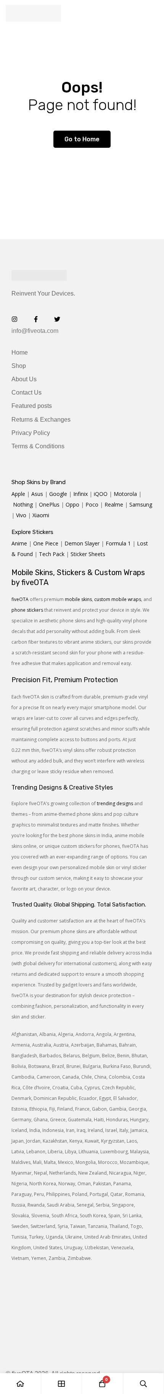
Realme (114, 504)
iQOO (101, 493)
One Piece (45, 543)
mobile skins (78, 599)
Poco (91, 504)
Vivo (21, 515)
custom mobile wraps (117, 599)
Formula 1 (118, 543)
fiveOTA (20, 599)
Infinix (80, 493)
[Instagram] (14, 319)
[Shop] (61, 1383)
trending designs (115, 803)
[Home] (20, 1383)
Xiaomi (40, 515)
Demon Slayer (82, 543)
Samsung (140, 504)
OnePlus (49, 504)
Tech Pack (51, 554)
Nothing (23, 504)
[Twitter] (57, 319)
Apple (18, 493)
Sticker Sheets (88, 554)
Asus (37, 493)
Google (58, 493)
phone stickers (27, 610)
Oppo (72, 504)
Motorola (125, 493)
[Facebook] (36, 319)
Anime (19, 543)
